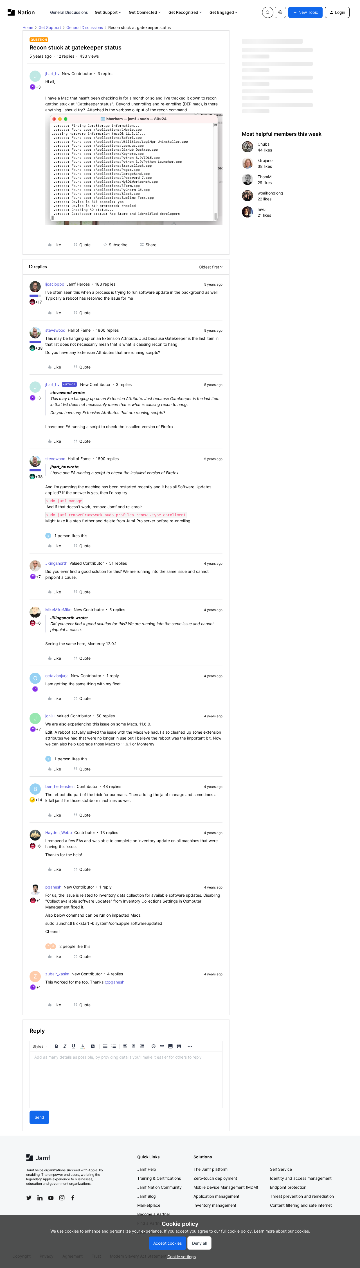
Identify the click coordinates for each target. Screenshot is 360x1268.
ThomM (264, 176)
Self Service (281, 1169)
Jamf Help (146, 1169)
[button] (305, 12)
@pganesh (114, 982)
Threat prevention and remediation (302, 1196)
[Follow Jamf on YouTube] (51, 1198)
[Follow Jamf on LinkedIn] (40, 1198)
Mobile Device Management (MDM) (226, 1187)
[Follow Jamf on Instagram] (62, 1198)
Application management (216, 1196)
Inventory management (215, 1205)
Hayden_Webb (58, 832)
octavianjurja (57, 675)
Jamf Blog (146, 1196)
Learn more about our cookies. (282, 1231)
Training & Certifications (159, 1178)
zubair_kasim (57, 973)
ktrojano (265, 160)
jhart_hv (52, 73)
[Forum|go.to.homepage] (21, 12)
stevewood (55, 330)
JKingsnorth (56, 563)
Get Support (106, 12)
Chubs (263, 144)
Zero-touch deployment (215, 1178)
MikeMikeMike (58, 609)
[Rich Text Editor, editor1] (126, 1080)
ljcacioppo (54, 284)
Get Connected (143, 12)
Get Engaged (222, 12)
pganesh (53, 887)
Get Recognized (183, 12)
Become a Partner (153, 1214)
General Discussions (69, 12)
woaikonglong (270, 193)
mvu (262, 209)
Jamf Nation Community (159, 1187)
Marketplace (148, 1205)
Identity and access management (301, 1178)
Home (27, 27)
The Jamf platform (211, 1169)
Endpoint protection (288, 1187)
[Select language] (280, 12)
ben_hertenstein (60, 786)
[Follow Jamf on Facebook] (73, 1198)
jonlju (50, 715)
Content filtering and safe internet (301, 1205)
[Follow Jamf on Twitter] (29, 1197)
